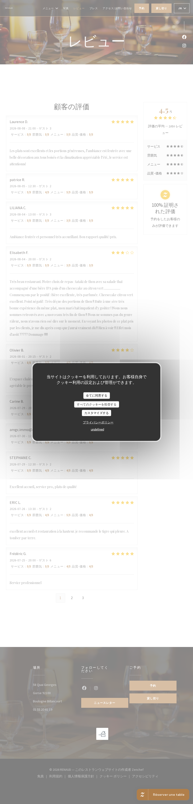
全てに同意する (96, 395)
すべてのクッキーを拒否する (97, 404)
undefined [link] (97, 429)
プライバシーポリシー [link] (98, 422)
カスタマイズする (96, 413)
